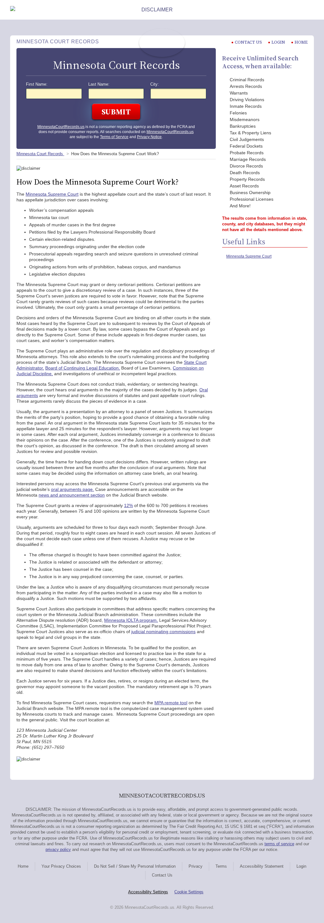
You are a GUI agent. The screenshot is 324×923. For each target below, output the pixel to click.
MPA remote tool (170, 702)
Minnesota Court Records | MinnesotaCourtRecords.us (162, 42)
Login (278, 42)
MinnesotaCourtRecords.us (60, 127)
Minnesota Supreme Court (52, 194)
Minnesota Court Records (40, 153)
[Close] (309, 10)
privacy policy (58, 849)
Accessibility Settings (148, 891)
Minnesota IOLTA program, (131, 620)
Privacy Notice (149, 137)
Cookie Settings (188, 891)
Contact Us (162, 875)
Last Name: (98, 84)
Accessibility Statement (262, 866)
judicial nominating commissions (163, 631)
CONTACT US (248, 42)
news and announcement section (72, 495)
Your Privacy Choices (61, 866)
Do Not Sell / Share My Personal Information (135, 866)
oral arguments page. (72, 489)
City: (154, 84)
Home (301, 42)
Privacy (195, 866)
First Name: (36, 84)
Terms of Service (114, 137)
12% (128, 505)
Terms (221, 866)
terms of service (279, 843)
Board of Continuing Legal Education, (82, 367)
